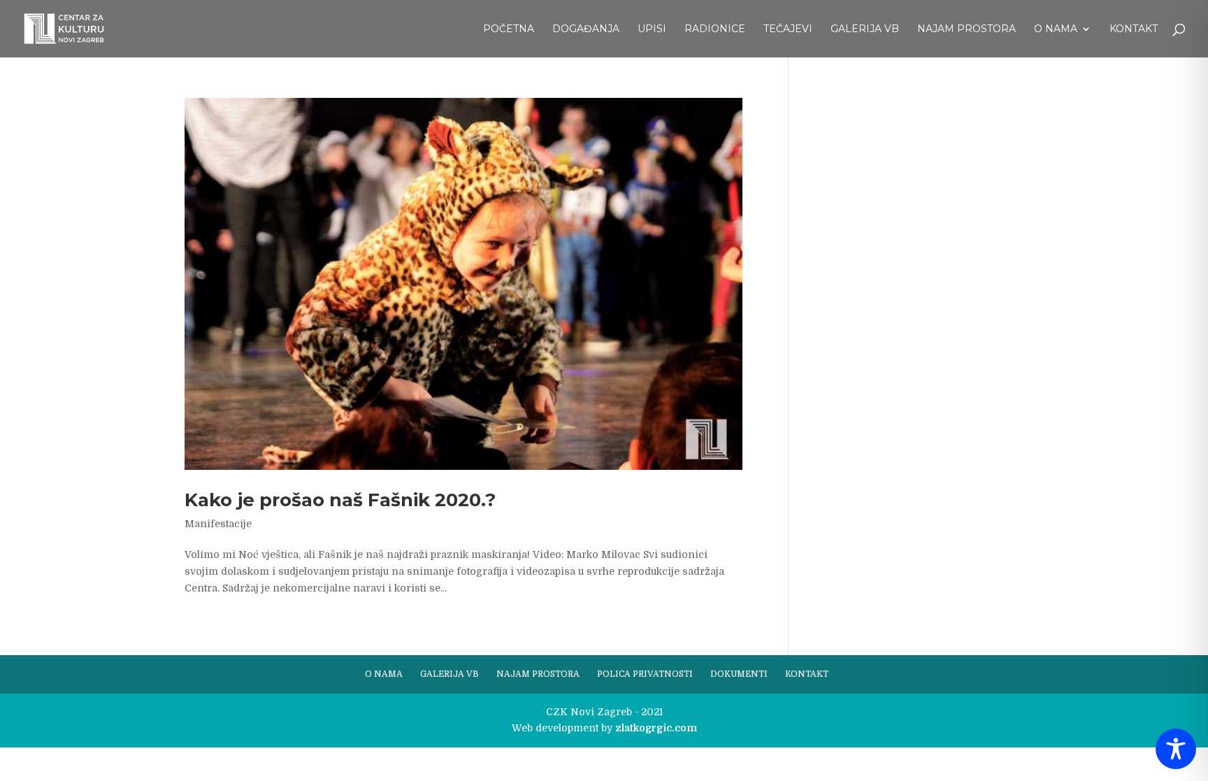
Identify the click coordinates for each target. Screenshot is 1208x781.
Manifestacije (218, 523)
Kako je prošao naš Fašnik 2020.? (340, 500)
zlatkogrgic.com (656, 727)
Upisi (652, 29)
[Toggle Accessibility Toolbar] (1176, 749)
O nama (1055, 29)
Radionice (714, 29)
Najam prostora (966, 29)
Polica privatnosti (645, 674)
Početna (508, 29)
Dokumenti (739, 674)
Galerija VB (864, 29)
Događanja (585, 29)
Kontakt (1133, 29)
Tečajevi (787, 29)
